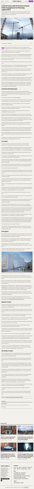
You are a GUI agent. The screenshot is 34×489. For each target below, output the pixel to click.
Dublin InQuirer (10, 487)
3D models (14, 240)
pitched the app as (13, 155)
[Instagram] (7, 479)
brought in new (21, 363)
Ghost (20, 487)
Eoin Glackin (3, 459)
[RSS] (3, 479)
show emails (7, 130)
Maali (22, 487)
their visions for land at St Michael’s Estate (16, 299)
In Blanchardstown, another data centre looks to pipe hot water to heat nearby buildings (25, 438)
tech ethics (21, 397)
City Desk (3, 4)
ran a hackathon (17, 97)
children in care (20, 452)
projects (22, 482)
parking (2, 452)
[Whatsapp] (8, 479)
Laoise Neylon (20, 459)
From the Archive (17, 482)
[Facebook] (1, 479)
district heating (20, 435)
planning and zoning (12, 397)
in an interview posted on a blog (24, 160)
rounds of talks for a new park (14, 298)
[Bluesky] (5, 479)
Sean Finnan (3, 16)
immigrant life (3, 435)
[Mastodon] (1, 480)
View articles (4, 406)
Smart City (17, 397)
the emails (28, 205)
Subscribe (31, 1)
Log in (27, 1)
